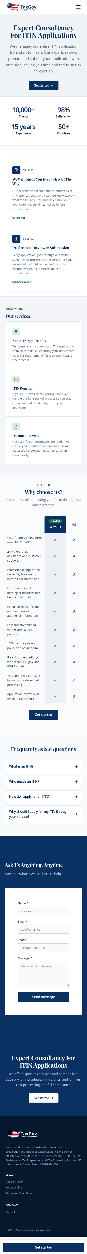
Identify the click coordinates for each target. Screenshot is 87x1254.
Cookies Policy (14, 1182)
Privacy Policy (14, 1187)
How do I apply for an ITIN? (29, 796)
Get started (43, 1247)
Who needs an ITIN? (24, 781)
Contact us (12, 1212)
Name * (23, 903)
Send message (43, 996)
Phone (22, 940)
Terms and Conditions (19, 1193)
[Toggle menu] (78, 6)
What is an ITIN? (21, 766)
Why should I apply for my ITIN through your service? (39, 814)
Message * (25, 958)
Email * (23, 921)
